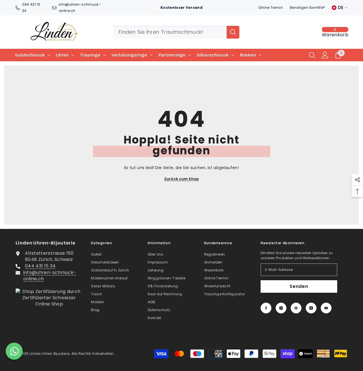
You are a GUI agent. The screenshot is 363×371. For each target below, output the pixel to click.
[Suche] (176, 32)
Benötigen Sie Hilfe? (307, 7)
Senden (299, 286)
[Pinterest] (296, 308)
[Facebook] (266, 308)
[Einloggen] (325, 55)
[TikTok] (311, 308)
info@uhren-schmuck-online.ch (49, 275)
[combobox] (170, 32)
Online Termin (270, 7)
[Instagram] (281, 308)
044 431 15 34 (40, 266)
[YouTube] (326, 308)
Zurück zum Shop (181, 178)
